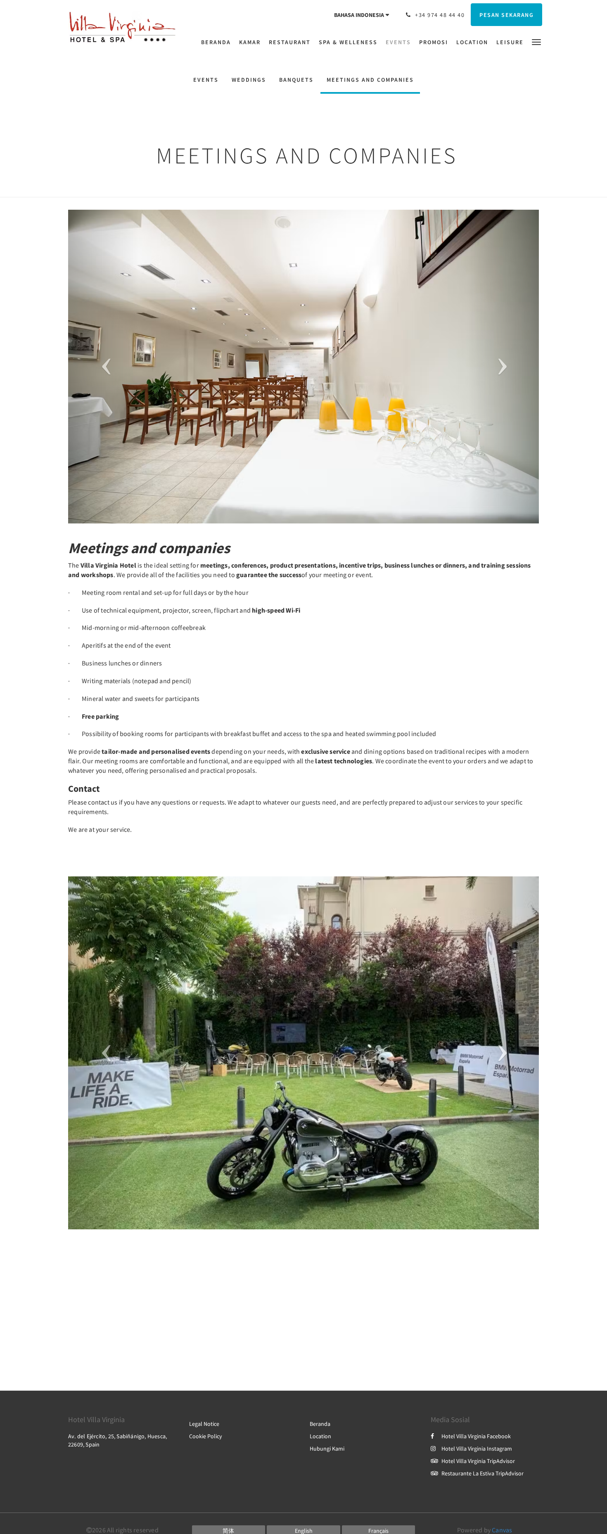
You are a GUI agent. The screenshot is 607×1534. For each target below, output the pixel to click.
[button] (536, 41)
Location (320, 1436)
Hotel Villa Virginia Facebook (476, 1436)
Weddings (249, 79)
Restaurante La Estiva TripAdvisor (482, 1473)
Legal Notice (204, 1423)
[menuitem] (218, 42)
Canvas (502, 1530)
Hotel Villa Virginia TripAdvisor (478, 1461)
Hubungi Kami (327, 1448)
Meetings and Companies (370, 79)
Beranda (320, 1423)
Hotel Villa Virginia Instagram (476, 1448)
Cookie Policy (205, 1436)
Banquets (296, 79)
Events (205, 79)
